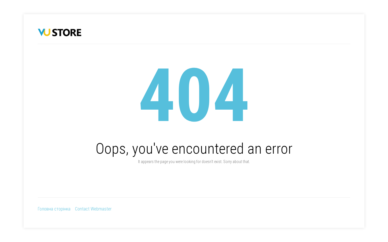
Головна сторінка (54, 209)
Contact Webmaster (93, 209)
